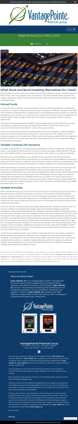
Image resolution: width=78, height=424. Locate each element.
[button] (71, 29)
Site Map (12, 417)
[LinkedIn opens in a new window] (47, 45)
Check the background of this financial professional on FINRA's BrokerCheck (38, 2)
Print (5, 51)
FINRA (17, 358)
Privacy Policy (14, 410)
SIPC (21, 358)
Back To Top (69, 418)
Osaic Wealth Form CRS (17, 272)
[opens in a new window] (39, 352)
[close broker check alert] (75, 2)
